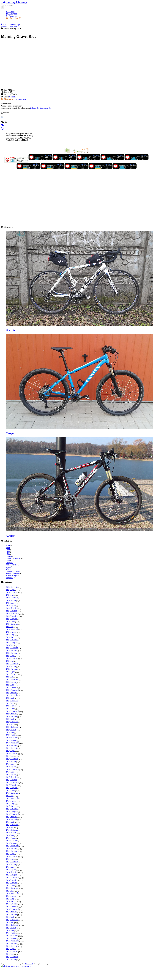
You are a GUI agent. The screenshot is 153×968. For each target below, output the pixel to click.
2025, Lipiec (10, 621)
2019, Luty (10, 764)
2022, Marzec (11, 682)
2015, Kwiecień (12, 862)
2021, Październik (12, 690)
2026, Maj (10, 595)
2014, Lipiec (10, 885)
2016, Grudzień (12, 809)
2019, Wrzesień (11, 745)
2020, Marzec (11, 730)
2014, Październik (12, 877)
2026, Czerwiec (12, 592)
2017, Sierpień (11, 788)
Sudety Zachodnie (12, 573)
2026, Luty (10, 603)
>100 (8, 546)
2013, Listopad (11, 906)
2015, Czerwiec (12, 856)
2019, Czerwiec (12, 753)
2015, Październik (12, 846)
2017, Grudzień (12, 777)
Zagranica (9, 578)
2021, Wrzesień (11, 693)
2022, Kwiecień (12, 679)
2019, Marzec (11, 761)
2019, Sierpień (11, 748)
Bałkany (9, 556)
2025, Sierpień (11, 619)
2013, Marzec (11, 928)
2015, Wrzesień (11, 848)
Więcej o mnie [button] (6, 145)
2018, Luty (10, 772)
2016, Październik (12, 814)
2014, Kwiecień (12, 893)
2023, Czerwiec (12, 658)
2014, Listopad (11, 875)
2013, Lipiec (10, 917)
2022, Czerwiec (12, 674)
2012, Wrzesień (11, 943)
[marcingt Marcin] (16, 162)
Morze (8, 567)
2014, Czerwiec (12, 888)
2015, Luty (10, 867)
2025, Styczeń (11, 637)
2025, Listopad (11, 611)
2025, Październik (12, 613)
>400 (8, 552)
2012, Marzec (11, 959)
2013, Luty (10, 930)
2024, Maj (10, 645)
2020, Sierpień (11, 716)
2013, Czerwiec (12, 920)
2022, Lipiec (10, 672)
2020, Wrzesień (11, 714)
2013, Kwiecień (12, 925)
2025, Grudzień (12, 608)
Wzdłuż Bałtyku (12, 575)
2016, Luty (10, 835)
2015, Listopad (11, 843)
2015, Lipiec (10, 854)
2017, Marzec (11, 801)
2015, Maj (10, 859)
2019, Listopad (11, 740)
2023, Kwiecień (12, 664)
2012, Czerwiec (12, 951)
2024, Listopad (11, 642)
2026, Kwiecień (12, 598)
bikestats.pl (29, 964)
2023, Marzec (11, 666)
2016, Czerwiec (12, 825)
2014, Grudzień (12, 872)
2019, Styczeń (11, 766)
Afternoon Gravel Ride (12, 24)
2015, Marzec (11, 864)
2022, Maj (10, 677)
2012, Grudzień (12, 935)
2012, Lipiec (10, 949)
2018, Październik (12, 769)
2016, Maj (10, 827)
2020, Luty (10, 732)
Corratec (12, 97)
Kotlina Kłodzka (12, 565)
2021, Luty (10, 708)
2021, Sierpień (11, 695)
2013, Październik (12, 909)
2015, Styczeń (11, 870)
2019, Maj (10, 756)
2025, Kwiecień (12, 629)
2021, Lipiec (10, 698)
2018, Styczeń (11, 774)
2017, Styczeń (11, 806)
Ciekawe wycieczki (13, 558)
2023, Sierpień (11, 653)
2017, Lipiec (10, 790)
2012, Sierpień (11, 946)
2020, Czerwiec (12, 722)
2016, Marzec (11, 833)
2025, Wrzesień (11, 616)
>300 (8, 550)
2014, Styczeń (11, 901)
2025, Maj (10, 627)
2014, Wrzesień (11, 880)
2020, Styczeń (11, 735)
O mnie (10, 12)
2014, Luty (10, 899)
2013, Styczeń (11, 933)
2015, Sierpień (11, 851)
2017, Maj (10, 796)
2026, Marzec (11, 600)
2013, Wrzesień (11, 912)
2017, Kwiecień (12, 798)
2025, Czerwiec (12, 624)
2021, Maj (10, 703)
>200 (8, 548)
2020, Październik (12, 711)
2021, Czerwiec (12, 701)
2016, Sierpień (11, 819)
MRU (8, 569)
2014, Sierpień (11, 883)
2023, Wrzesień (11, 650)
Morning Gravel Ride (9, 26)
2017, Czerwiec (12, 793)
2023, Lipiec (10, 656)
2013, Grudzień (12, 904)
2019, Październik (12, 743)
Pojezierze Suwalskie (14, 571)
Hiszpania (9, 563)
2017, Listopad (11, 780)
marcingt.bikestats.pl (16, 2)
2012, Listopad (11, 938)
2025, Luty (10, 635)
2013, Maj (10, 922)
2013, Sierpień (11, 914)
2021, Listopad (11, 687)
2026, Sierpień (11, 587)
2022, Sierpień (11, 669)
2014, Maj (10, 891)
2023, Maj (10, 661)
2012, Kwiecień (12, 957)
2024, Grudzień (12, 640)
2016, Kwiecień (12, 830)
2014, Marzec (11, 896)
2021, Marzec (11, 706)
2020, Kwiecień (12, 727)
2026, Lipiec (10, 590)
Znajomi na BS (14, 18)
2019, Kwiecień (12, 759)
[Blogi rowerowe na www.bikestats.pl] (16, 966)
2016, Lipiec (10, 822)
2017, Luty (10, 803)
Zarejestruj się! (45, 108)
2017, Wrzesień (11, 785)
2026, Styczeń (11, 605)
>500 (8, 554)
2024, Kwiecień (12, 648)
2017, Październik (12, 782)
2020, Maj (10, 724)
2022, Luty (10, 685)
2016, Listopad (11, 811)
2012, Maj (10, 954)
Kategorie (12, 14)
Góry (8, 561)
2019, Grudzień (12, 737)
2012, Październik (12, 941)
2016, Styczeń (11, 838)
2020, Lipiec (10, 719)
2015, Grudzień (12, 840)
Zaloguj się (34, 108)
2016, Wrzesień (11, 817)
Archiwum (12, 16)
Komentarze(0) (21, 99)
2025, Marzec (11, 632)
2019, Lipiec (10, 751)
